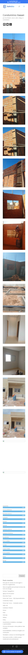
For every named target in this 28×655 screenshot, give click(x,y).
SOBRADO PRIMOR (8, 608)
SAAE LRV (5, 605)
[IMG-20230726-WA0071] (14, 187)
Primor (4, 610)
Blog (20, 18)
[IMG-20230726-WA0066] (14, 93)
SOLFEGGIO (8, 18)
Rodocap (5, 615)
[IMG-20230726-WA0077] (14, 281)
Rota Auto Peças (7, 596)
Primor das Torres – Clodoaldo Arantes (13, 603)
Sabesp (4, 617)
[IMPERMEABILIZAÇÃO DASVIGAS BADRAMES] (14, 312)
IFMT (4, 612)
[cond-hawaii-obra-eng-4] (14, 500)
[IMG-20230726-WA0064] (14, 62)
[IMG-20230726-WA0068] (14, 124)
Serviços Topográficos (8, 591)
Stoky (4, 619)
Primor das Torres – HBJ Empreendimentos (14, 598)
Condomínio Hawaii (8, 600)
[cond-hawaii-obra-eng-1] (14, 343)
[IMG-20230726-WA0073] (14, 218)
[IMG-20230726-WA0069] (14, 156)
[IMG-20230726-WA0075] (14, 250)
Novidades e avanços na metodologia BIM (13, 635)
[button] (12, 651)
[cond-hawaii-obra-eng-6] (14, 437)
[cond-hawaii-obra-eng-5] (14, 469)
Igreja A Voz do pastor (8, 593)
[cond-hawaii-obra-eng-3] (14, 406)
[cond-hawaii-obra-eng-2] (14, 375)
